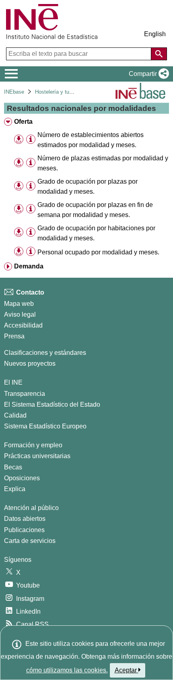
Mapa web (19, 303)
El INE (13, 382)
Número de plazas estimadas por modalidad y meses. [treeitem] (102, 163)
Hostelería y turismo (58, 92)
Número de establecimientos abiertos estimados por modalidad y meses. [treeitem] (90, 139)
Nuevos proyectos (30, 363)
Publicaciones (24, 529)
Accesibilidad (23, 325)
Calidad (15, 415)
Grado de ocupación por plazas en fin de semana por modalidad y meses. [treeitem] (95, 209)
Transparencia (24, 393)
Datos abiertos (24, 518)
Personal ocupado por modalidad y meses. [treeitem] (98, 252)
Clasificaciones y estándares (45, 352)
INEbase (14, 92)
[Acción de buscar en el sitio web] (159, 53)
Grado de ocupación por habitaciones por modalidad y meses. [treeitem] (96, 233)
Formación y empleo (33, 445)
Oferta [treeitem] (23, 121)
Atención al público (31, 507)
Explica (14, 488)
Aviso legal (20, 314)
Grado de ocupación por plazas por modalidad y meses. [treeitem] (87, 186)
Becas (13, 467)
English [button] (155, 34)
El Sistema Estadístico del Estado (52, 404)
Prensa (14, 336)
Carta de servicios (30, 540)
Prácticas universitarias (37, 456)
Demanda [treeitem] (28, 266)
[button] (147, 74)
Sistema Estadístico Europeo (45, 426)
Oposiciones (22, 478)
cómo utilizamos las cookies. (67, 670)
